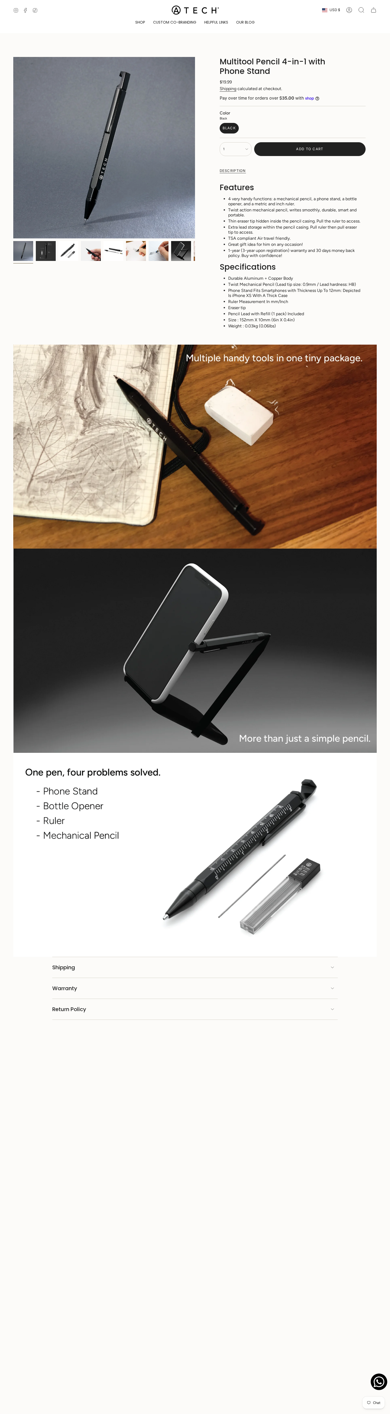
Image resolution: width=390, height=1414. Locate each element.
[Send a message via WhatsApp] (379, 1381)
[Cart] (373, 10)
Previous (13, 148)
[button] (140, 22)
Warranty (64, 988)
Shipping (228, 88)
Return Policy (69, 1009)
